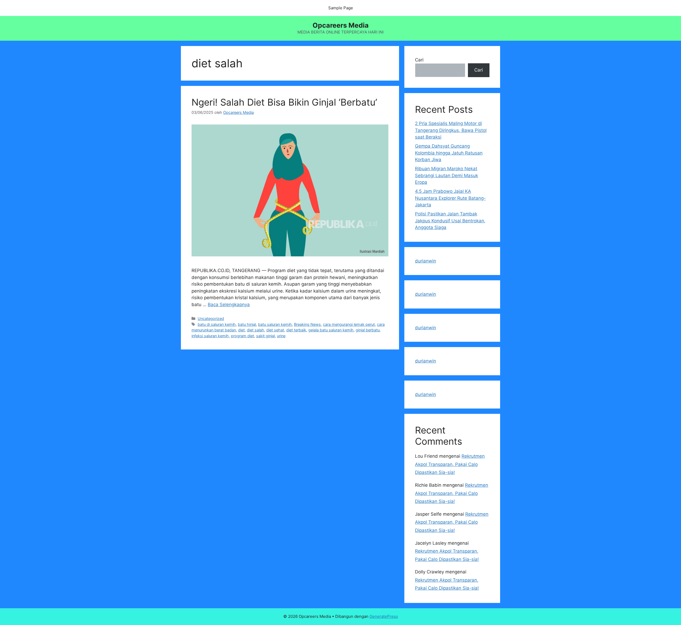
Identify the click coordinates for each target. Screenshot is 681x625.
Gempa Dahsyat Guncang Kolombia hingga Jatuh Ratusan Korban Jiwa (449, 152)
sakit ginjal (265, 336)
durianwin (425, 261)
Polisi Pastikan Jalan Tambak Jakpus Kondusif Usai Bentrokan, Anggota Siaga (450, 220)
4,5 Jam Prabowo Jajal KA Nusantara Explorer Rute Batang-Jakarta (450, 198)
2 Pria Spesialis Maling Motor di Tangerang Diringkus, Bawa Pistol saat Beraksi (451, 130)
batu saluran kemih (275, 324)
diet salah (255, 330)
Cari (419, 59)
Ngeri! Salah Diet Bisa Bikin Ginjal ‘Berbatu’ (284, 102)
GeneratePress (383, 616)
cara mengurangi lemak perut (349, 324)
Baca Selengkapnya (229, 304)
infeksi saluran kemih (210, 336)
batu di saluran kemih (217, 324)
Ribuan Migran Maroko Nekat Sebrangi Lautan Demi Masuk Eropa (446, 175)
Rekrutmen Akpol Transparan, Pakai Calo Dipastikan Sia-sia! (450, 464)
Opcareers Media (341, 25)
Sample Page (340, 7)
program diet (242, 336)
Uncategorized (211, 318)
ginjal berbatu (368, 330)
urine (281, 336)
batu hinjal (247, 324)
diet (241, 330)
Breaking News (307, 324)
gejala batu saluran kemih (331, 330)
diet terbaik (296, 330)
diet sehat (275, 330)
